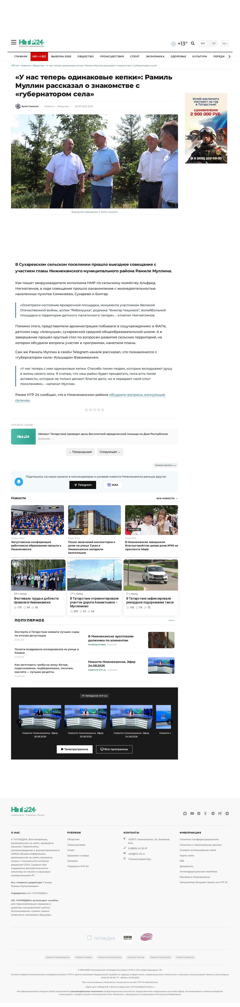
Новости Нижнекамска (57, 957)
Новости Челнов (136, 957)
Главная (20, 56)
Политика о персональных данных (201, 845)
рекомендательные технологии (87, 991)
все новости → (167, 498)
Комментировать (164, 465)
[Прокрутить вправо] (229, 56)
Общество (85, 56)
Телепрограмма (76, 749)
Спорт (135, 56)
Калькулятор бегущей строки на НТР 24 (204, 882)
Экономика (155, 56)
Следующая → (110, 451)
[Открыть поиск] (192, 43)
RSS (182, 861)
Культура (199, 56)
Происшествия (112, 56)
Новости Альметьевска (109, 957)
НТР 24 (15, 65)
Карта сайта (187, 855)
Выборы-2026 (61, 56)
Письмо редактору (139, 859)
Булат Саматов (30, 106)
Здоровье (178, 56)
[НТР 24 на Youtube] (192, 813)
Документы (186, 866)
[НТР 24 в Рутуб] (220, 813)
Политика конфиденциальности (199, 839)
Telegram (85, 485)
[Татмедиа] (101, 938)
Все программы (116, 749)
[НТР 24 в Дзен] (227, 813)
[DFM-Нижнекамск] (127, 938)
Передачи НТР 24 (78, 866)
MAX (115, 485)
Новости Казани (84, 957)
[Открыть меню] (13, 42)
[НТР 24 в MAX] (185, 813)
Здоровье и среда (78, 855)
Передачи (220, 56)
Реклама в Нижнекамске (195, 877)
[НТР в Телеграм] (213, 813)
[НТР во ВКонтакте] (199, 813)
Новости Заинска (185, 957)
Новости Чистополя (160, 957)
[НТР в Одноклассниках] (206, 813)
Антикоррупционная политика (198, 871)
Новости (25, 65)
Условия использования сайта (198, 850)
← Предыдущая (80, 451)
